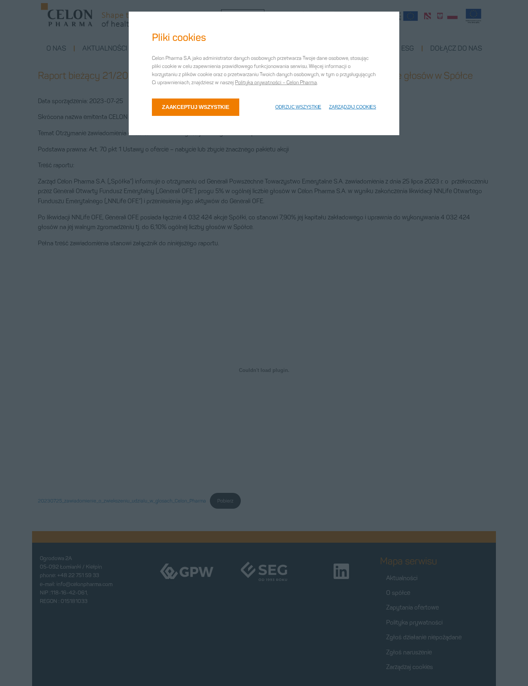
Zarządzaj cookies (352, 107)
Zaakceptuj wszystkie (195, 107)
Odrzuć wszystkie (298, 107)
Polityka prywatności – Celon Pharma (276, 82)
